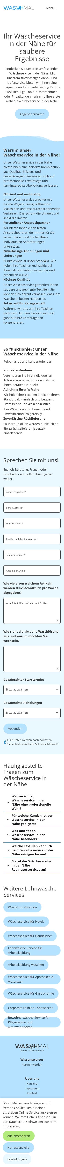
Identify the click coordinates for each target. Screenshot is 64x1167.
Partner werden (32, 1064)
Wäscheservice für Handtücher (30, 936)
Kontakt (32, 1093)
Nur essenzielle (18, 1147)
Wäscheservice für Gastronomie (31, 993)
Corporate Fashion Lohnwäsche (30, 1008)
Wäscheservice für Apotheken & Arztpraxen (31, 979)
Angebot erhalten (32, 114)
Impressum (11, 1126)
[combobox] (32, 689)
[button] (32, 802)
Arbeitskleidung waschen (26, 965)
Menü (50, 8)
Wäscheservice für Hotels (26, 921)
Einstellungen (17, 1159)
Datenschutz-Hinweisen (26, 1122)
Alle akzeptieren (18, 1136)
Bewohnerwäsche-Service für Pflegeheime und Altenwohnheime (29, 1022)
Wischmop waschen (22, 907)
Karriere (32, 1084)
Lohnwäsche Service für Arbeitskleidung (25, 950)
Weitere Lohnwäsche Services (29, 891)
